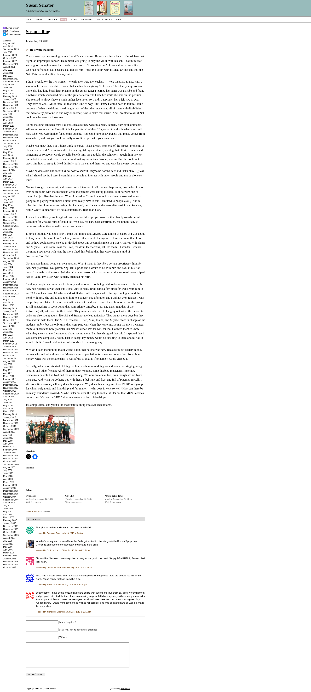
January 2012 (9, 346)
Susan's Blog (38, 31)
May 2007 (7, 511)
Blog (63, 19)
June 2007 (8, 508)
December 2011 (10, 349)
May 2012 (7, 335)
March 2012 (8, 341)
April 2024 (8, 46)
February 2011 (10, 379)
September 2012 (11, 323)
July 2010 (7, 399)
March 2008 (8, 482)
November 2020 (10, 79)
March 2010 (8, 411)
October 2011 (9, 355)
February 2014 (10, 279)
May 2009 (7, 441)
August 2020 (9, 84)
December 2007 (10, 491)
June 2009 (8, 438)
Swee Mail (31, 495)
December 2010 (10, 385)
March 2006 (8, 552)
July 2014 (7, 264)
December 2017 (10, 164)
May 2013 (7, 299)
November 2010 (10, 388)
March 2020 (8, 93)
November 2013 (10, 288)
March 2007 (8, 517)
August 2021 (9, 67)
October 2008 (9, 461)
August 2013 (9, 296)
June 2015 (8, 232)
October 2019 (9, 108)
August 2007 (9, 502)
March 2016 (8, 208)
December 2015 (10, 217)
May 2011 (7, 370)
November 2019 (10, 105)
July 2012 (7, 329)
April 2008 (8, 479)
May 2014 (7, 270)
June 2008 (8, 473)
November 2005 (10, 564)
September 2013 (11, 294)
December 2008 (10, 455)
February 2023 (10, 55)
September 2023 (11, 49)
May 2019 (7, 120)
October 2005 (9, 567)
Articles (73, 19)
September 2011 (10, 358)
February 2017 (10, 185)
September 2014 (11, 258)
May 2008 (7, 476)
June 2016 (8, 202)
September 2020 (11, 81)
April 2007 (8, 514)
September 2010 (11, 394)
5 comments (45, 511)
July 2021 (7, 70)
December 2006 (10, 526)
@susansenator (13, 34)
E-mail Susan (12, 28)
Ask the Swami (104, 19)
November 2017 (10, 167)
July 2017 (7, 173)
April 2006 (8, 550)
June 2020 (8, 87)
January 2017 (9, 187)
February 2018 (10, 158)
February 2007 (10, 520)
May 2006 (7, 547)
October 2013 (9, 290)
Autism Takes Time (114, 495)
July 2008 (7, 470)
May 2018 (7, 152)
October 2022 (9, 58)
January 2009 (9, 452)
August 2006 (9, 538)
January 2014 (9, 282)
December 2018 (10, 135)
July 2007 (7, 505)
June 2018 (8, 149)
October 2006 (9, 532)
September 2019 (11, 111)
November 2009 (10, 423)
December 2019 (10, 102)
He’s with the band (42, 49)
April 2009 (8, 444)
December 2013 (10, 285)
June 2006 (8, 544)
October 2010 (9, 391)
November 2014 (10, 252)
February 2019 (10, 129)
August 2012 (9, 326)
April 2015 (8, 237)
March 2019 (8, 126)
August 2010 (9, 396)
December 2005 (10, 561)
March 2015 (8, 240)
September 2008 (11, 464)
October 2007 (9, 497)
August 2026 (9, 43)
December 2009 (10, 420)
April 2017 (8, 179)
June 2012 (8, 332)
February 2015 (10, 243)
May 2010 (7, 405)
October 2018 (9, 140)
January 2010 (9, 417)
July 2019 (7, 114)
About (118, 19)
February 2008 (10, 485)
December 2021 (10, 64)
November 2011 (10, 352)
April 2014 (8, 273)
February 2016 (10, 211)
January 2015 (9, 246)
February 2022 (10, 61)
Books (39, 19)
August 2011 (9, 361)
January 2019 (9, 131)
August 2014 (9, 261)
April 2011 (7, 373)
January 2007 (9, 523)
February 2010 (10, 414)
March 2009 (8, 446)
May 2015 (7, 235)
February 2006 (10, 555)
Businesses (87, 19)
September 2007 (11, 500)
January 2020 (9, 99)
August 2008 (9, 467)
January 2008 (9, 488)
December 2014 (10, 249)
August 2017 (9, 170)
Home (29, 19)
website (32, 95)
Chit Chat (69, 495)
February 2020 (10, 96)
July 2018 (7, 146)
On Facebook (12, 31)
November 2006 (10, 529)
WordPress (125, 688)
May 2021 (7, 76)
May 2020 (7, 90)
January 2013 (9, 311)
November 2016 (10, 190)
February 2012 (10, 344)
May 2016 (7, 205)
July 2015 (7, 229)
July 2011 (7, 364)
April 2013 (8, 302)
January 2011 (9, 382)
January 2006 (9, 558)
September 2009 (11, 429)
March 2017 (8, 182)
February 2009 (10, 450)
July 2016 (7, 199)
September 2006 (11, 535)
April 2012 (8, 338)
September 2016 (11, 193)
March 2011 (8, 376)
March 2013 (8, 305)
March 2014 (8, 276)
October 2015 (9, 223)
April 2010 (8, 408)
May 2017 (7, 176)
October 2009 (9, 426)
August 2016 (9, 196)
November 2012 (10, 317)
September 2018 (11, 143)
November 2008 (10, 458)
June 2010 (8, 402)
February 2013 (10, 308)
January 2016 (9, 214)
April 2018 (8, 155)
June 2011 (8, 367)
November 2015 (10, 220)
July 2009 (7, 435)
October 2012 (9, 320)
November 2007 (10, 494)
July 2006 (7, 541)
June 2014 (8, 267)
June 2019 (8, 117)
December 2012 (10, 314)
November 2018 (10, 137)
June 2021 (8, 73)
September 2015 (11, 226)
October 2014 (9, 255)
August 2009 (9, 432)
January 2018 (9, 161)
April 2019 (8, 123)
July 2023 (7, 52)
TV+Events (51, 19)
